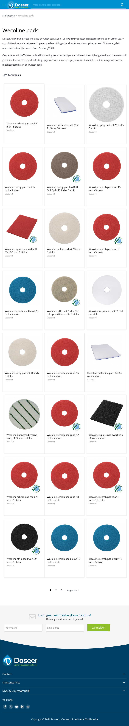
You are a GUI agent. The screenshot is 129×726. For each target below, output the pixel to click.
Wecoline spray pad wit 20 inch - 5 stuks (106, 126)
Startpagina (8, 15)
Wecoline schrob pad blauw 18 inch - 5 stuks (105, 560)
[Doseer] (26, 660)
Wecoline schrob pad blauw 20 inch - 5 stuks (21, 312)
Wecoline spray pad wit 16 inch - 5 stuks (22, 374)
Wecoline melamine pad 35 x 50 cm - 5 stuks (104, 374)
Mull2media (91, 719)
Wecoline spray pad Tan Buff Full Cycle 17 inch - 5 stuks (62, 188)
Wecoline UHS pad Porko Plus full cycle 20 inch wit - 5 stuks (63, 312)
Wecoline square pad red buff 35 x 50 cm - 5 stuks (21, 250)
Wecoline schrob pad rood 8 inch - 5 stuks (104, 250)
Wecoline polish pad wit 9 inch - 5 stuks (64, 250)
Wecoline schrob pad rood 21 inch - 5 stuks (22, 498)
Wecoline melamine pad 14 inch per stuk (106, 312)
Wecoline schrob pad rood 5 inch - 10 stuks (104, 498)
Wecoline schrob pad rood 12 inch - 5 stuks (63, 436)
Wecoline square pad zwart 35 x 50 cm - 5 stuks (106, 436)
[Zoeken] (122, 4)
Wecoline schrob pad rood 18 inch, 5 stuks (63, 498)
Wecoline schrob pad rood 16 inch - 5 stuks (63, 374)
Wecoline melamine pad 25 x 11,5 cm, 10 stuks (62, 126)
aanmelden (98, 627)
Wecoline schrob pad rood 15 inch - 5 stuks (105, 188)
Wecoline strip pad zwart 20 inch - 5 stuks (21, 560)
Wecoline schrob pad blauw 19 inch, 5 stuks (63, 560)
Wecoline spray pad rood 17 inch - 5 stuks (20, 188)
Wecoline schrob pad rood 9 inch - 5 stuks (21, 125)
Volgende (72, 590)
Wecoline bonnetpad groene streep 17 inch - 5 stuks (21, 436)
